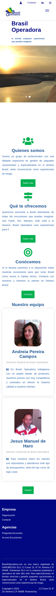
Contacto (6, 520)
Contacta (28, 294)
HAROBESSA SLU (29, 588)
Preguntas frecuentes (12, 533)
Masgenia (42, 591)
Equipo (28, 490)
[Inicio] (13, 12)
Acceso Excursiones (12, 537)
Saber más (28, 183)
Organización (8, 515)
